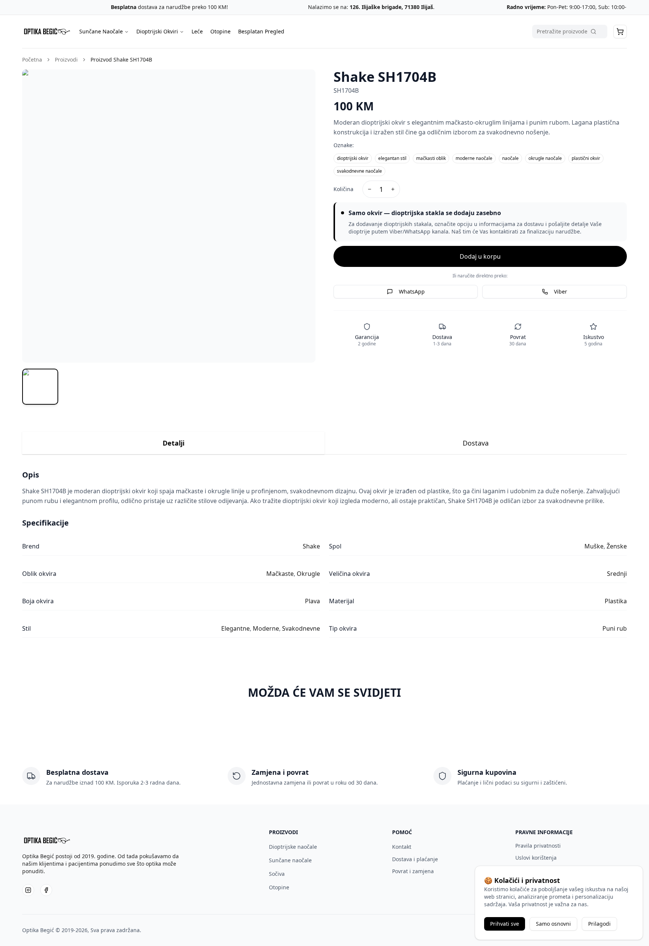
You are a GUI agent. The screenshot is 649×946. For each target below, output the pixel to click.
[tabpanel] (324, 554)
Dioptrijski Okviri (157, 31)
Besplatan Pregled (261, 31)
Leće (197, 31)
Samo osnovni (553, 923)
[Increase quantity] (393, 189)
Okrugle (308, 573)
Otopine (220, 31)
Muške (594, 546)
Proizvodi (66, 59)
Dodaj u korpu (480, 256)
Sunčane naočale (290, 860)
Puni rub (614, 628)
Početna (32, 59)
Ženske (617, 546)
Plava (312, 601)
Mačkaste (280, 573)
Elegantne (235, 628)
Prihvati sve (504, 923)
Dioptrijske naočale (293, 846)
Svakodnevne (301, 628)
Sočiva (277, 873)
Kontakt (401, 846)
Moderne (266, 628)
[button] (620, 31)
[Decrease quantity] (369, 189)
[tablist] (324, 443)
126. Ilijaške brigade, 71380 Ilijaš (365, 7)
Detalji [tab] (173, 442)
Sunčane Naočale (101, 31)
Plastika (616, 601)
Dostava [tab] (476, 442)
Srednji (617, 573)
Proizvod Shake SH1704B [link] (121, 59)
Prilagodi (599, 923)
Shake (311, 546)
